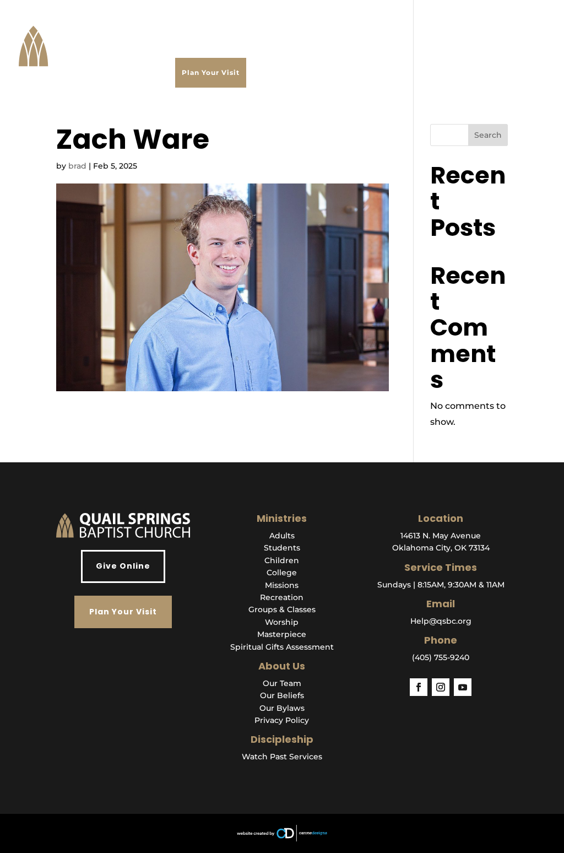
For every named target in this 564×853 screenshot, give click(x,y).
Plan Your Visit (211, 72)
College (282, 572)
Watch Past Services (282, 757)
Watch (220, 30)
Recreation (281, 597)
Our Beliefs (282, 695)
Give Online (123, 565)
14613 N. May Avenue (440, 536)
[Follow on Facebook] (418, 687)
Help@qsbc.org (440, 621)
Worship (282, 622)
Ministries (261, 30)
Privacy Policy (281, 720)
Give (473, 30)
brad (77, 166)
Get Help (390, 30)
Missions (282, 585)
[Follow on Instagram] (440, 687)
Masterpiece (281, 634)
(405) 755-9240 (440, 657)
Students (282, 548)
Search (488, 135)
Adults (282, 536)
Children (281, 560)
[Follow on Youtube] (462, 687)
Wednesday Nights (327, 30)
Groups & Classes (282, 609)
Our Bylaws (282, 708)
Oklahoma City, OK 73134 (441, 548)
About (187, 30)
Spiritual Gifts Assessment (282, 647)
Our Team (282, 683)
